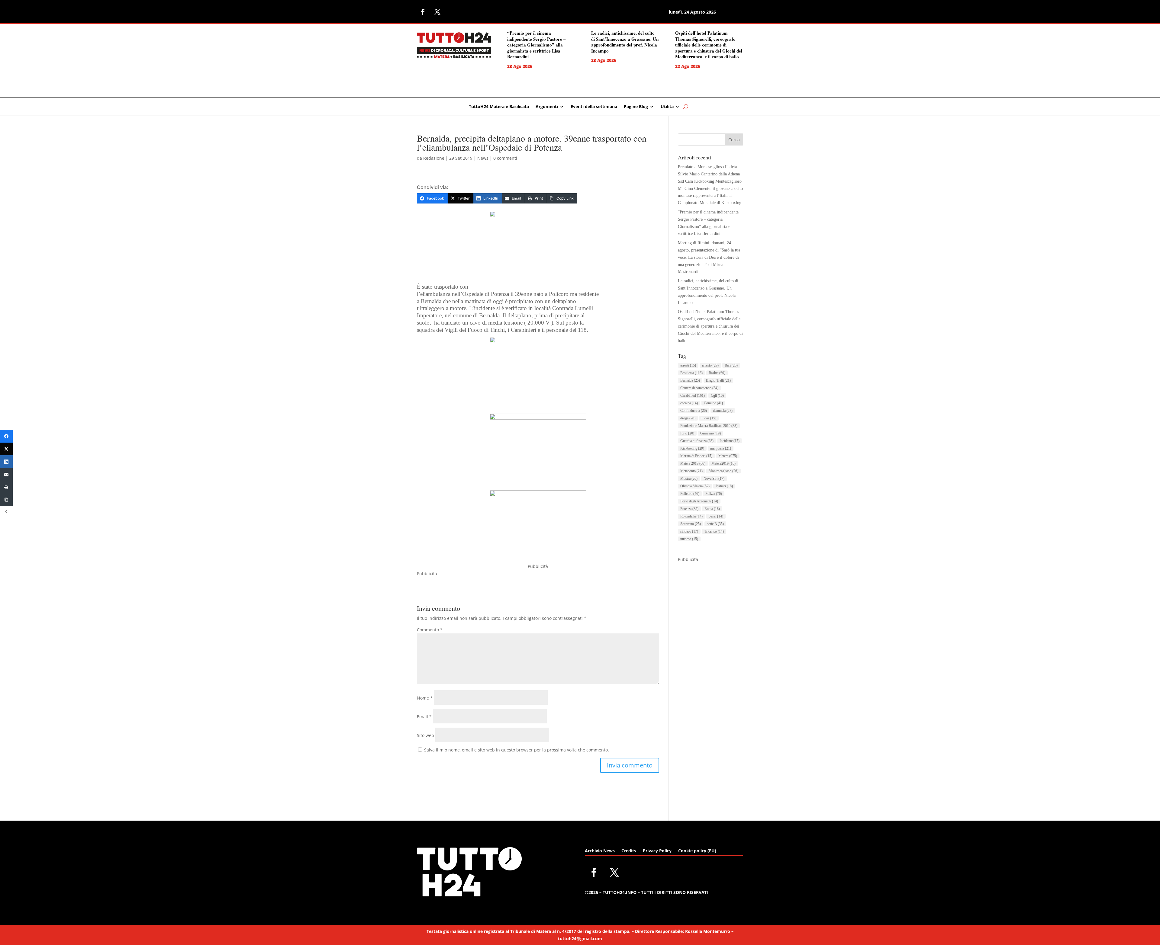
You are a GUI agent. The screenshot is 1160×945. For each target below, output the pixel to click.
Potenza (689, 509)
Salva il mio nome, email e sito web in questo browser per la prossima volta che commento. (516, 750)
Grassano (710, 433)
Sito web (425, 735)
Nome (425, 698)
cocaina (689, 403)
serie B (715, 524)
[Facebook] (6, 436)
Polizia (713, 494)
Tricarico (714, 531)
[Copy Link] (6, 499)
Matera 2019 (692, 463)
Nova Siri (714, 478)
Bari (731, 365)
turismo (689, 539)
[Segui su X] (437, 12)
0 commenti (505, 158)
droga (687, 418)
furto (687, 433)
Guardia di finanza (697, 441)
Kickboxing (692, 448)
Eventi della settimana (594, 106)
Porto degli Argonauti (699, 501)
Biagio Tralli (718, 380)
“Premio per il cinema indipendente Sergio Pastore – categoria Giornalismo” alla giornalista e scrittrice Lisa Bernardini (536, 45)
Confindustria (693, 410)
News (482, 158)
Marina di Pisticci (696, 456)
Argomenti (547, 106)
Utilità (667, 106)
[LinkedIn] (6, 461)
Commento (430, 630)
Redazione (433, 158)
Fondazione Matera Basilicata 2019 (708, 426)
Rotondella (691, 516)
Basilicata (691, 373)
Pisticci (724, 486)
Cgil (717, 395)
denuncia (723, 410)
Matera (727, 456)
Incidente (730, 441)
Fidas (708, 418)
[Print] (6, 487)
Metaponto (691, 471)
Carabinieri (692, 395)
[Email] (6, 474)
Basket (717, 373)
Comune (713, 403)
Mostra (689, 478)
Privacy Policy (657, 851)
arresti (688, 365)
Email (424, 716)
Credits (628, 851)
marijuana (720, 448)
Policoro (689, 494)
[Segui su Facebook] (423, 12)
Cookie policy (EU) (697, 851)
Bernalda (690, 380)
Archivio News (600, 851)
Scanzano (690, 524)
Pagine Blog (636, 106)
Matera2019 (723, 463)
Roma (712, 509)
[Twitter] (6, 449)
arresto (710, 365)
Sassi (716, 516)
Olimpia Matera (695, 486)
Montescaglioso (723, 471)
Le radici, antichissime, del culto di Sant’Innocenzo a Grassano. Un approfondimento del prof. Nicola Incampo (625, 42)
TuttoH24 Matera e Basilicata (499, 106)
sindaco (689, 531)
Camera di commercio (699, 388)
